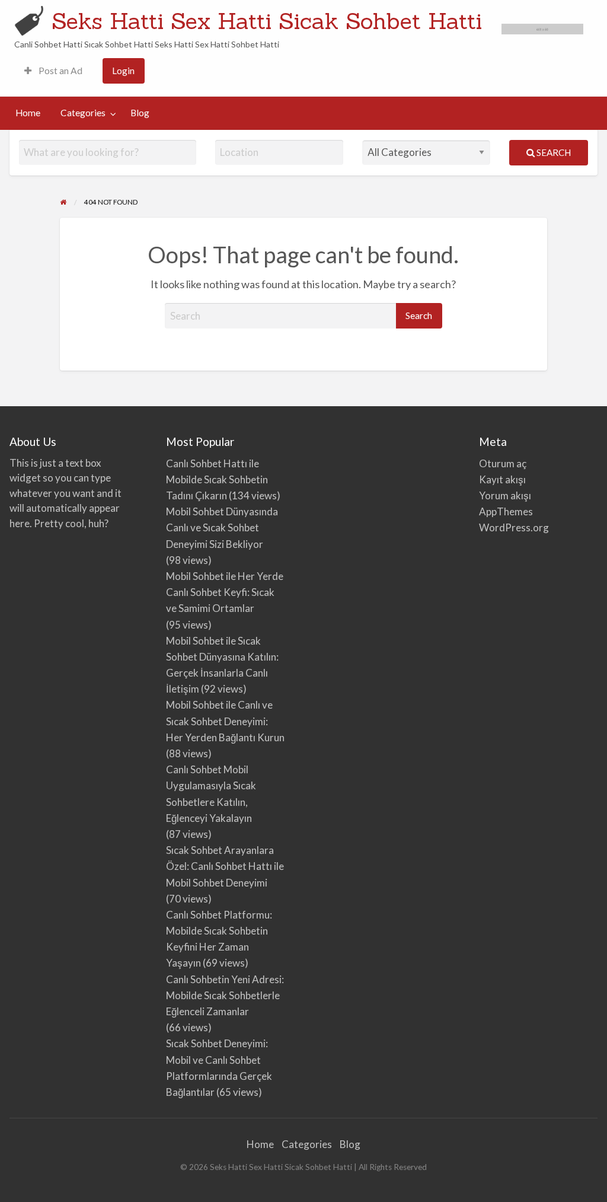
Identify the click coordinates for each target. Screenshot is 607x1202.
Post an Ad (59, 70)
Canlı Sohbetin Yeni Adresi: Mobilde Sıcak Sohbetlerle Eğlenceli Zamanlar (225, 995)
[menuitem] (53, 71)
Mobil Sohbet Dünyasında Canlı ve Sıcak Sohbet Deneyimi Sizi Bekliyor (222, 527)
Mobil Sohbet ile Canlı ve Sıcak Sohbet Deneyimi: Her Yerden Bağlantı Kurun (225, 721)
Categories (83, 112)
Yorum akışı (505, 495)
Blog (139, 112)
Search (553, 152)
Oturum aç (502, 463)
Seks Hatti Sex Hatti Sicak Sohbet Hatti (267, 21)
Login (123, 70)
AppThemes (506, 511)
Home (27, 112)
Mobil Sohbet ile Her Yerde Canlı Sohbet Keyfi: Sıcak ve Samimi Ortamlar (224, 592)
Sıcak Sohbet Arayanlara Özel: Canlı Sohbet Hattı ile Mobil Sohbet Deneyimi (225, 866)
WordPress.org (514, 527)
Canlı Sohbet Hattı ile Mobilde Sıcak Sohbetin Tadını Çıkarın (217, 479)
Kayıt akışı (502, 479)
